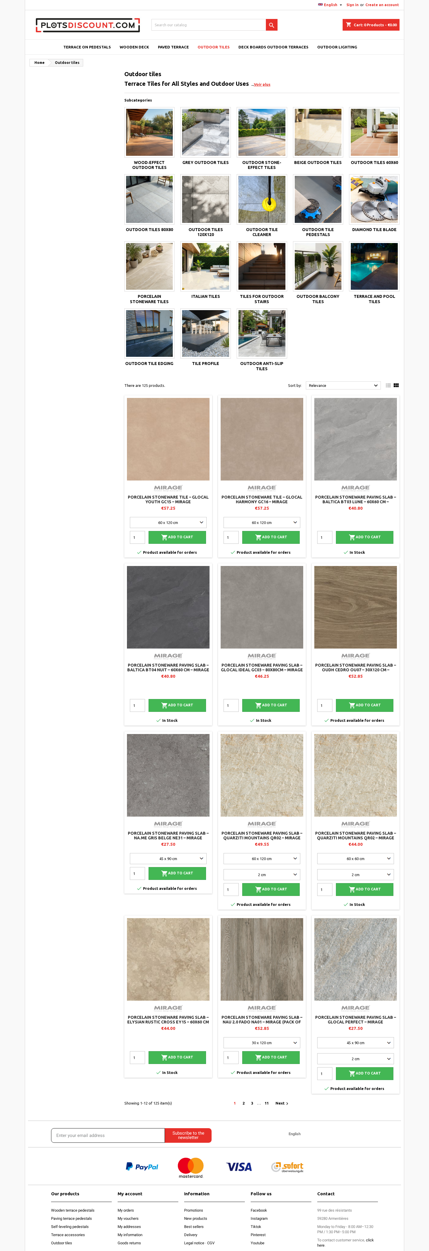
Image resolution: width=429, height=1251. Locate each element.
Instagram (259, 1218)
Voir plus (262, 84)
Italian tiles (205, 296)
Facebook (259, 1210)
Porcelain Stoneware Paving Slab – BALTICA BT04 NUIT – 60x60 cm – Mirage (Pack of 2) (168, 670)
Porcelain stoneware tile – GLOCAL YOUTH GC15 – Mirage (168, 499)
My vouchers (128, 1218)
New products (195, 1218)
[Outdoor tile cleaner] (262, 199)
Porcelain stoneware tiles (149, 299)
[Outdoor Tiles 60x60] (374, 132)
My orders (126, 1210)
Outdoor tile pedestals (318, 232)
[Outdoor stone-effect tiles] (262, 132)
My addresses (129, 1226)
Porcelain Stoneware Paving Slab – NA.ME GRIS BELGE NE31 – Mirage (168, 835)
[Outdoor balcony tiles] (318, 266)
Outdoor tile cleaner (262, 232)
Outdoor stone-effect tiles (261, 165)
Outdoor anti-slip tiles (261, 366)
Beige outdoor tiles (318, 162)
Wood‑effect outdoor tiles (149, 165)
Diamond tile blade (374, 229)
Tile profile (205, 363)
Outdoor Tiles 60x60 (374, 162)
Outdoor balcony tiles (318, 299)
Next (282, 1103)
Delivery (190, 1235)
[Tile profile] (205, 333)
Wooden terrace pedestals (73, 1210)
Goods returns (129, 1243)
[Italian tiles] (205, 266)
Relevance (344, 385)
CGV (210, 1243)
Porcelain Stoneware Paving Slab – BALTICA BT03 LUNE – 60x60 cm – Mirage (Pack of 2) (355, 502)
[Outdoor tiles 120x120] (205, 199)
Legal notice (194, 1243)
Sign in (352, 5)
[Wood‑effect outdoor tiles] (149, 132)
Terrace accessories (68, 1235)
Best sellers (194, 1226)
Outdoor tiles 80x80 (149, 229)
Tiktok (256, 1226)
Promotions (193, 1210)
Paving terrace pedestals (71, 1218)
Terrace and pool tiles (374, 299)
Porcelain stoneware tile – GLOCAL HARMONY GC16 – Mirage (262, 499)
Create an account (382, 5)
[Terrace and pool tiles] (374, 266)
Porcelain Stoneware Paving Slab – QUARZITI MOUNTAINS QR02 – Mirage (262, 835)
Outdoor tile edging (149, 363)
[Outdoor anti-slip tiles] (262, 333)
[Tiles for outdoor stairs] (262, 266)
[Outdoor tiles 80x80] (149, 199)
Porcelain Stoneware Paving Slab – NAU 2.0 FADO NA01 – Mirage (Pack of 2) (262, 1022)
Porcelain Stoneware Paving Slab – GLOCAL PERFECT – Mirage (355, 1019)
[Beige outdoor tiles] (318, 132)
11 (267, 1103)
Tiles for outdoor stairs (262, 299)
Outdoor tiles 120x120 (206, 232)
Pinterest (258, 1235)
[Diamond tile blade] (374, 199)
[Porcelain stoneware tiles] (149, 266)
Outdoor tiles (61, 1243)
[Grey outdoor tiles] (205, 132)
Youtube (257, 1243)
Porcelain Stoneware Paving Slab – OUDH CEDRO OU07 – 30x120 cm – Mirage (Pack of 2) (355, 670)
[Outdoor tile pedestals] (318, 199)
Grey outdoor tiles (205, 162)
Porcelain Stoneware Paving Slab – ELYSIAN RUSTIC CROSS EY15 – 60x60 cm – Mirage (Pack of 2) (168, 1022)
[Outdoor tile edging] (149, 333)
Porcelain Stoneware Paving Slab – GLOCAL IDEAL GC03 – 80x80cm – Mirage (262, 667)
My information (130, 1235)
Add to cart (177, 537)
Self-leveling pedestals (70, 1226)
